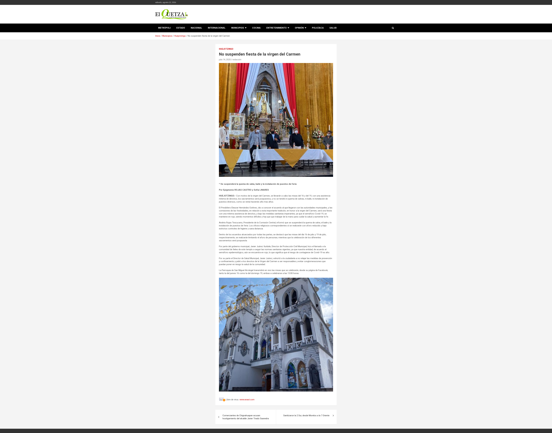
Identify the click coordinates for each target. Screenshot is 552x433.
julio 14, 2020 (225, 59)
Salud (333, 28)
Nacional (196, 28)
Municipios (237, 28)
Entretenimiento (276, 28)
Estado (180, 28)
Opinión (299, 28)
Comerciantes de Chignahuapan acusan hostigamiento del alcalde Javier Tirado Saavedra (246, 417)
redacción (236, 59)
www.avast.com (246, 399)
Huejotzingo (226, 49)
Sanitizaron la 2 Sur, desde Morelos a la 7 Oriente (306, 415)
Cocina (256, 28)
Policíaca (318, 28)
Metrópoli (164, 28)
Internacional (217, 28)
